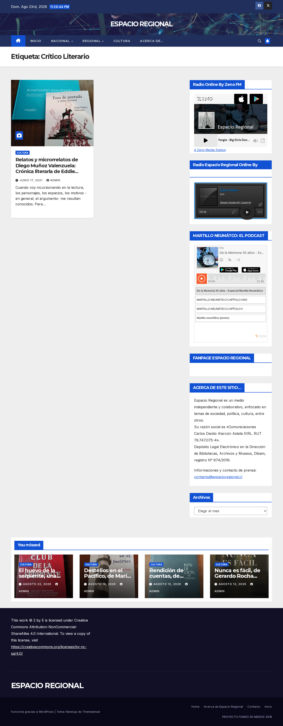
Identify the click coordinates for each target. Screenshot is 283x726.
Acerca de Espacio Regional (223, 706)
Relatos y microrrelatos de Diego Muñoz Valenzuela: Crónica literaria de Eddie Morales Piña (46, 168)
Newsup (71, 711)
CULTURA (121, 41)
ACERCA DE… (151, 41)
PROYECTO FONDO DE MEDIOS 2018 (247, 716)
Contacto (253, 706)
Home (195, 706)
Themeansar (91, 711)
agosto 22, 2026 (37, 584)
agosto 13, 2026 (233, 584)
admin (55, 180)
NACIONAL (61, 41)
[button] (259, 41)
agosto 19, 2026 (102, 584)
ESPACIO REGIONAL (141, 24)
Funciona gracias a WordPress (33, 711)
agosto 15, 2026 (167, 584)
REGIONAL (92, 41)
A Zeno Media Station (210, 150)
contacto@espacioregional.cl (218, 477)
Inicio (35, 41)
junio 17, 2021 (31, 180)
